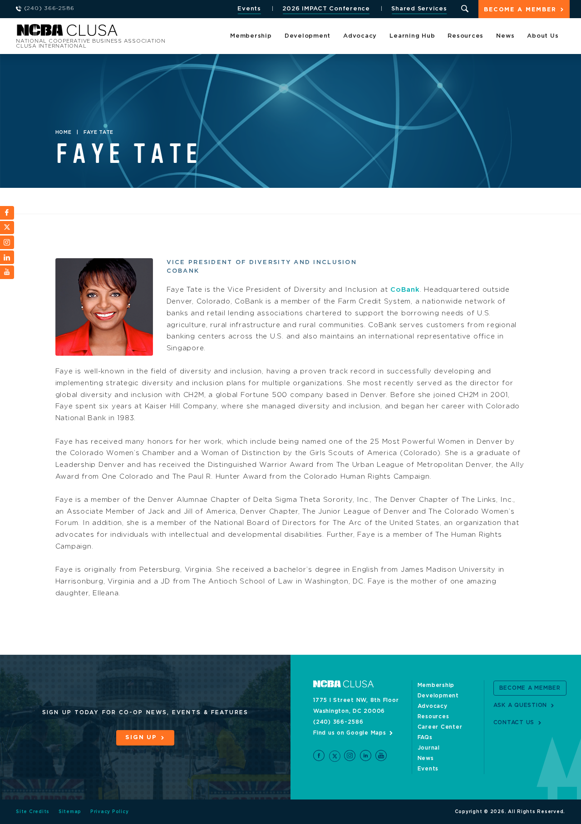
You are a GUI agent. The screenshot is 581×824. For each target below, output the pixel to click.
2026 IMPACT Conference (326, 9)
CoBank (405, 289)
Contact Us (514, 722)
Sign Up (141, 738)
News (505, 36)
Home (63, 132)
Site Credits (32, 811)
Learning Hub (412, 36)
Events (249, 9)
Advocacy (360, 36)
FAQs (425, 737)
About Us (542, 36)
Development (307, 36)
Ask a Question (520, 705)
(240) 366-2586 (338, 722)
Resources (465, 36)
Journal (429, 747)
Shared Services (419, 9)
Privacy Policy (109, 811)
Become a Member (520, 10)
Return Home (137, 32)
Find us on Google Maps (349, 733)
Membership (251, 36)
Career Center (440, 727)
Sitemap (70, 811)
